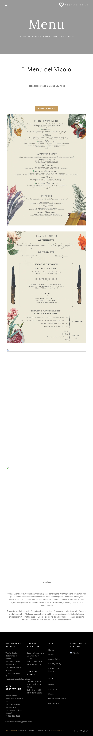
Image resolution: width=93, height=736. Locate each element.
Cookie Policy (54, 659)
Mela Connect (11, 731)
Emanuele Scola (43, 731)
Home (51, 650)
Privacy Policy (54, 664)
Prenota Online (46, 108)
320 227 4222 (14, 673)
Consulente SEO (57, 731)
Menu (51, 654)
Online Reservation (57, 698)
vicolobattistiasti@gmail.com (18, 679)
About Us (52, 689)
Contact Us (53, 703)
